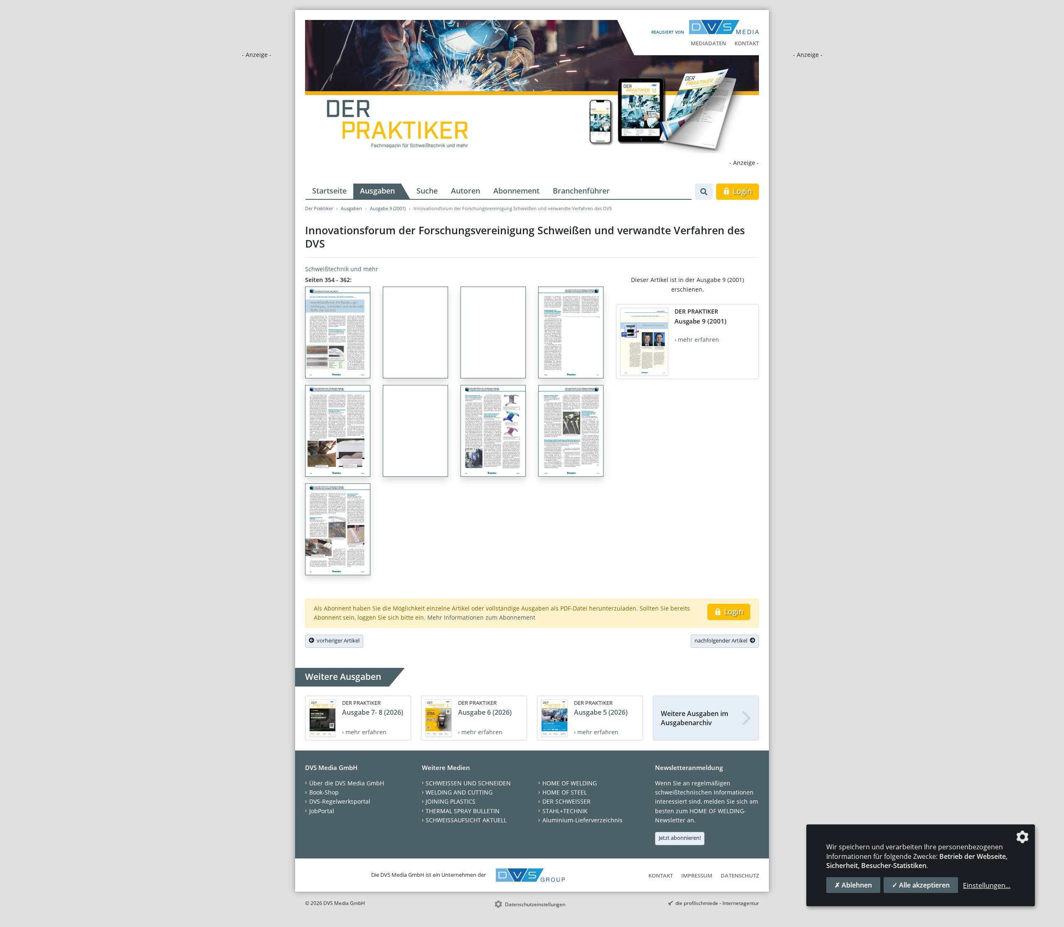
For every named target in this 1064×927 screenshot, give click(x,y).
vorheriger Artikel (337, 640)
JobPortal (321, 811)
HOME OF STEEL (564, 792)
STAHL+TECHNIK (565, 811)
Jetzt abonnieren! (680, 837)
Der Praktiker (319, 208)
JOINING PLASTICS (450, 801)
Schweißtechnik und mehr (341, 269)
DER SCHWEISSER (566, 801)
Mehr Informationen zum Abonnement (481, 617)
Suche (427, 191)
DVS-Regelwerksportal (339, 801)
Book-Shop (324, 792)
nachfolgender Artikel (722, 640)
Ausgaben (377, 191)
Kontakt (746, 43)
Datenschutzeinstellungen (535, 904)
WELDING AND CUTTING (459, 792)
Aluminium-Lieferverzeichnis (582, 820)
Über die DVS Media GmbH (346, 783)
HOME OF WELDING (569, 783)
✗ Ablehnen (853, 885)
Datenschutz (740, 875)
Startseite (329, 191)
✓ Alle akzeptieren (921, 885)
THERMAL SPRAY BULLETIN (463, 811)
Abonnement (516, 191)
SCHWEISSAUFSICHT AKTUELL (466, 820)
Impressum (696, 875)
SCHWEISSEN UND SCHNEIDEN (468, 783)
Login (741, 191)
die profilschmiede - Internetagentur (717, 903)
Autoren (465, 191)
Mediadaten (708, 43)
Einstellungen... (986, 885)
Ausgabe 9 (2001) (388, 208)
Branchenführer (581, 191)
